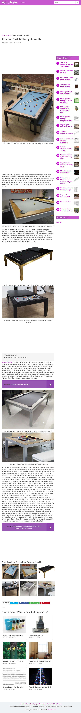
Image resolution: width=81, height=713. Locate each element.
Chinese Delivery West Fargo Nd (13, 687)
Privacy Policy (57, 704)
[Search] (77, 2)
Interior (23, 2)
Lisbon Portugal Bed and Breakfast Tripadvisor (43, 661)
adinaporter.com (7, 362)
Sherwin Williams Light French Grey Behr (66, 157)
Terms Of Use (42, 704)
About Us (49, 704)
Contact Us (29, 704)
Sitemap (22, 704)
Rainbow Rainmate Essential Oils (13, 636)
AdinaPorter (10, 2)
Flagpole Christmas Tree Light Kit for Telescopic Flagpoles (47, 687)
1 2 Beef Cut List (65, 202)
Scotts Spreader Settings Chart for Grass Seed (66, 101)
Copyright (35, 704)
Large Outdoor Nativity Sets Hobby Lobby (66, 165)
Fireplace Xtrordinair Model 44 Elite (66, 149)
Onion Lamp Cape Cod (36, 636)
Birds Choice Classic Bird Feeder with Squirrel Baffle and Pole (22, 661)
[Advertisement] (40, 20)
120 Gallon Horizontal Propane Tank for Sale (66, 65)
